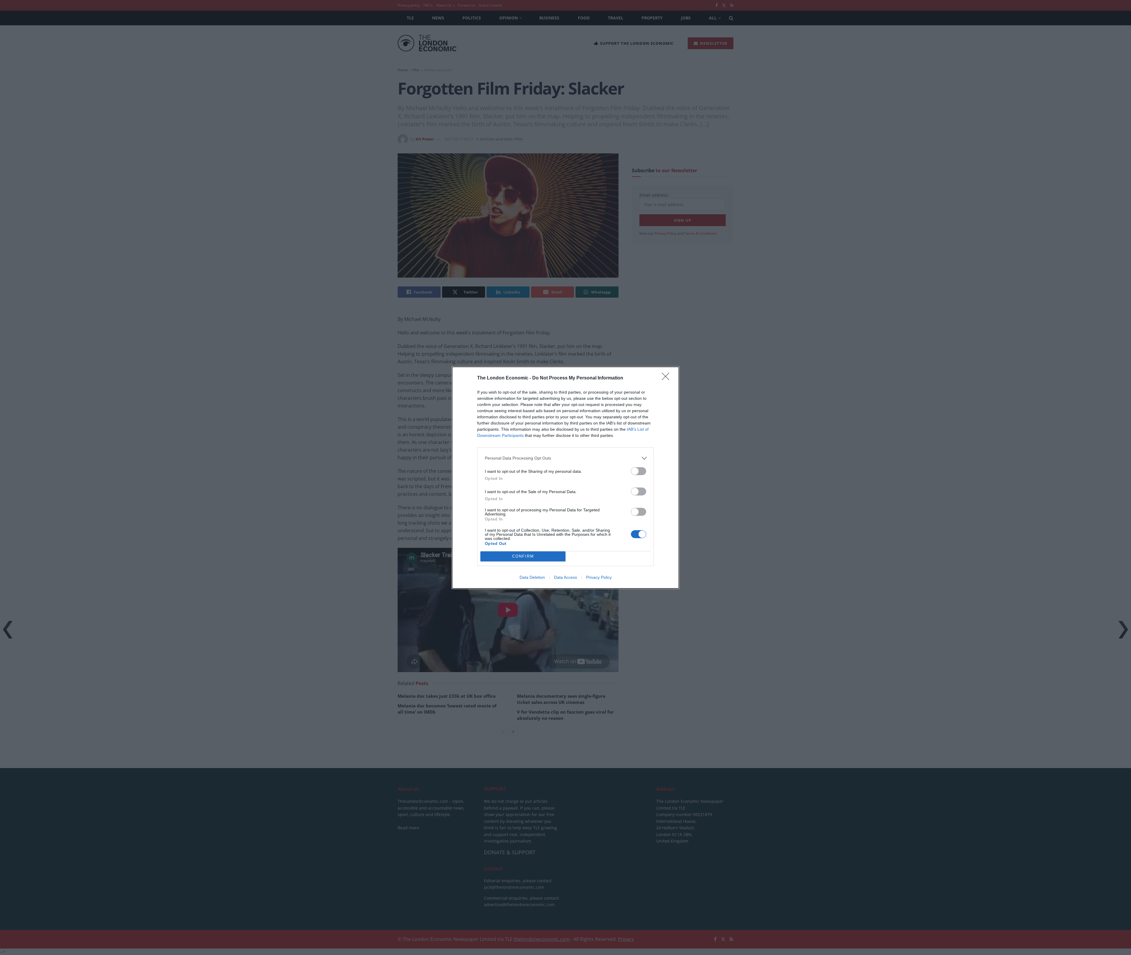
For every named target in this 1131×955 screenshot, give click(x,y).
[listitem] (565, 458)
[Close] (667, 378)
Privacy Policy (599, 577)
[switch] (638, 471)
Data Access (565, 577)
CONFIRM (523, 556)
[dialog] (565, 477)
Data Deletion (532, 577)
